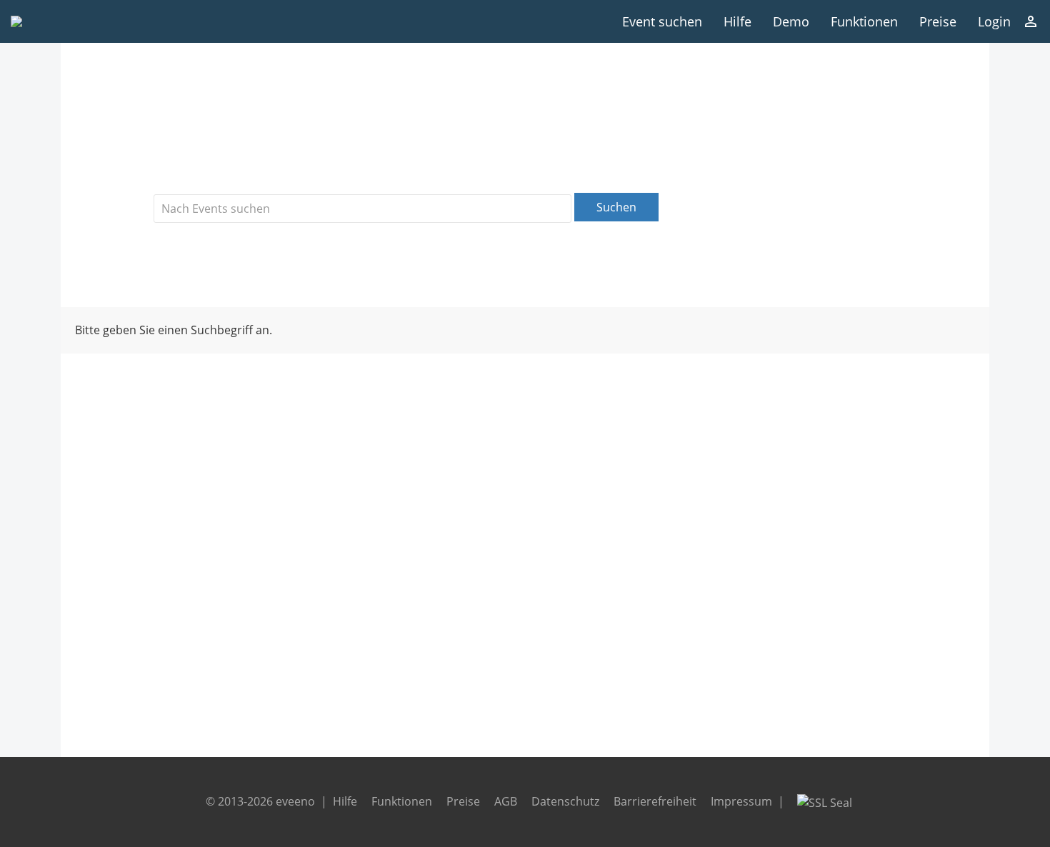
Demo (791, 21)
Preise (937, 21)
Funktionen (864, 21)
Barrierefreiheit (655, 801)
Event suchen (662, 21)
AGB (505, 801)
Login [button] (994, 21)
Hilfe (737, 21)
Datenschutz (565, 801)
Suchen (616, 207)
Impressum (741, 801)
